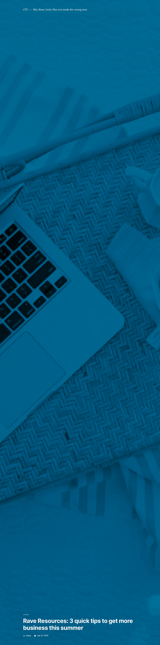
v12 (25, 9)
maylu (28, 635)
